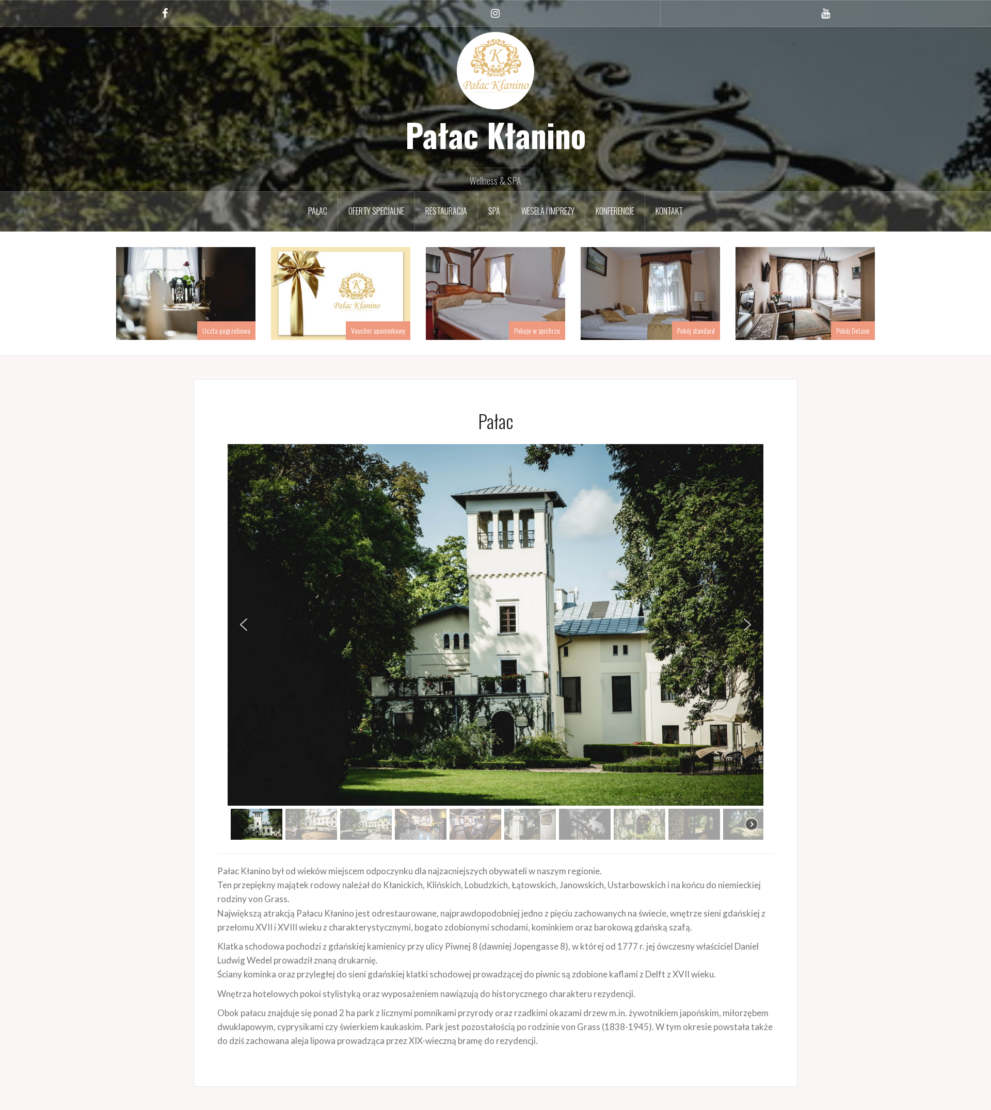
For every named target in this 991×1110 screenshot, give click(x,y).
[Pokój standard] (650, 292)
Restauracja (446, 211)
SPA (494, 211)
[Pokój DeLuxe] (805, 292)
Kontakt (669, 211)
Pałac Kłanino (495, 134)
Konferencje (615, 211)
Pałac (317, 211)
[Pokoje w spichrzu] (495, 292)
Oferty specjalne (376, 211)
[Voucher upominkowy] (340, 292)
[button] (243, 624)
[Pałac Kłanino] (495, 69)
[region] (495, 643)
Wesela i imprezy (547, 211)
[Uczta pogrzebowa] (185, 292)
